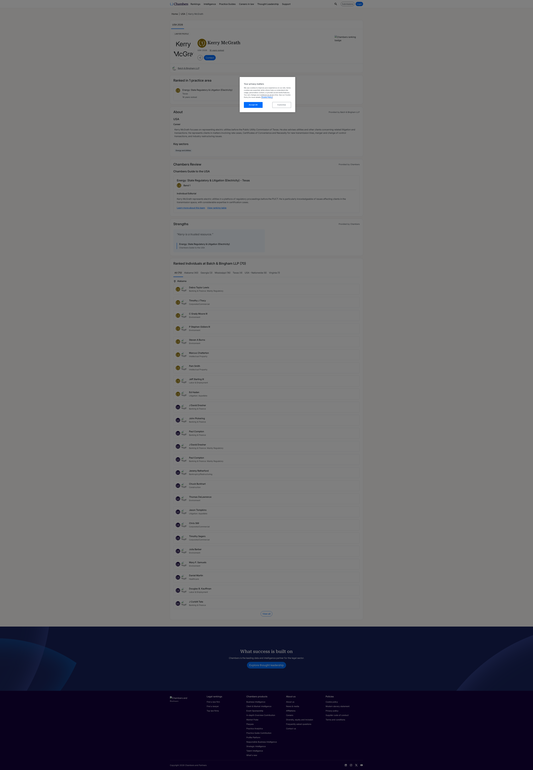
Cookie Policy (267, 97)
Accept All (253, 105)
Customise (281, 105)
